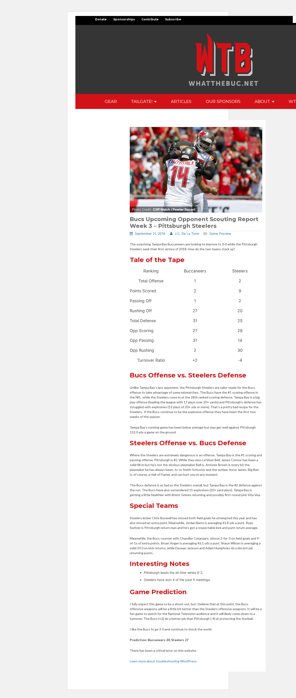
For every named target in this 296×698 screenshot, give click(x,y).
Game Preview (220, 233)
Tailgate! (142, 101)
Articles (181, 101)
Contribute (150, 19)
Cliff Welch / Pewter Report (174, 209)
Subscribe (173, 19)
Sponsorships (124, 19)
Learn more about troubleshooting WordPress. (163, 661)
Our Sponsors (223, 101)
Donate (101, 19)
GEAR (111, 101)
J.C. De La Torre (186, 233)
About (263, 101)
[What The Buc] (223, 59)
